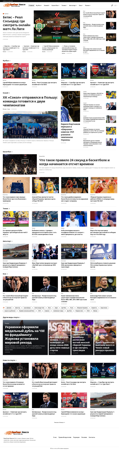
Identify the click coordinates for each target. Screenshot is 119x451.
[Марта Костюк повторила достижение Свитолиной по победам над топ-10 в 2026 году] (103, 219)
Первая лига (79, 311)
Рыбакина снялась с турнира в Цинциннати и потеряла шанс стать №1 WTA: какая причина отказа (44, 232)
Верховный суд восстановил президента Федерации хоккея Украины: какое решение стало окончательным (92, 143)
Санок (8, 109)
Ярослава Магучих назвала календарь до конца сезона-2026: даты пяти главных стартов (59, 344)
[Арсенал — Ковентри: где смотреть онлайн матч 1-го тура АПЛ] (103, 71)
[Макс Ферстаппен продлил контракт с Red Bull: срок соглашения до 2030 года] (45, 251)
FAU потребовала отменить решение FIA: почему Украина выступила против (102, 265)
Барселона (104, 308)
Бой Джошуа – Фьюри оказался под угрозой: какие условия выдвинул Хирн (93, 26)
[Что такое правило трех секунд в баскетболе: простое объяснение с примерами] (16, 185)
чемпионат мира (58, 311)
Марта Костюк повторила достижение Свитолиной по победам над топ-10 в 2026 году (103, 232)
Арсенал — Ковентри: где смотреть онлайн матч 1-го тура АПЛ (31, 47)
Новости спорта (9, 360)
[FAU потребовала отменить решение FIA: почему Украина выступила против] (103, 251)
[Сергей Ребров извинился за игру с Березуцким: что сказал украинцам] (16, 71)
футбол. (63, 308)
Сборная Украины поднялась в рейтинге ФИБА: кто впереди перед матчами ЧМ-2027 (102, 199)
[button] (112, 5)
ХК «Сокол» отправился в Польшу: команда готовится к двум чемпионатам (30, 101)
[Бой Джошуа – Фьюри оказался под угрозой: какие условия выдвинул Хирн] (111, 26)
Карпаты (94, 308)
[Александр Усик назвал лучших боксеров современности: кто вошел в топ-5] (111, 50)
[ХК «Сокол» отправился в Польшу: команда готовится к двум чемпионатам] (30, 125)
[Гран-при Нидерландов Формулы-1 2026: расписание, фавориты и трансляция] (74, 251)
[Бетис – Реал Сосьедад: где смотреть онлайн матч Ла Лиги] (57, 26)
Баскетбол (7, 152)
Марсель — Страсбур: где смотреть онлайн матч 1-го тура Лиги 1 (11, 47)
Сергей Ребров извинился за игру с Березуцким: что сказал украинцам (50, 47)
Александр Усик (39, 308)
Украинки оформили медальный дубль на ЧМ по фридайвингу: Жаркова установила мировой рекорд (25, 335)
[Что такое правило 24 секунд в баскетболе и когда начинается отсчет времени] (20, 164)
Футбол (6, 13)
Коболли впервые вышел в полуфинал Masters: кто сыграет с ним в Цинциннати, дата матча (72, 232)
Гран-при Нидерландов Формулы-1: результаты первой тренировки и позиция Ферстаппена (15, 265)
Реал (71, 308)
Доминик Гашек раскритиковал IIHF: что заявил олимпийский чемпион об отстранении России (94, 119)
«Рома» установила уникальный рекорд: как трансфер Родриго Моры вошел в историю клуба (69, 48)
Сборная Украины (82, 308)
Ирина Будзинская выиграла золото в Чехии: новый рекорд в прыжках (104, 346)
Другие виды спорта (11, 317)
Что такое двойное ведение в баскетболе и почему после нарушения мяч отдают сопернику (74, 199)
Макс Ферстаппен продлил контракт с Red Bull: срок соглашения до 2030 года (44, 265)
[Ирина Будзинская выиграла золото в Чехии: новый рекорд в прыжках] (105, 337)
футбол (69, 311)
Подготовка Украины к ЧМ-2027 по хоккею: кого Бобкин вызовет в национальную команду (93, 95)
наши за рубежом (10, 311)
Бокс (84, 11)
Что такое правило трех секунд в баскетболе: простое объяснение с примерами (14, 199)
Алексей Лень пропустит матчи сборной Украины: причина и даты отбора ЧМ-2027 (43, 199)
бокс (49, 308)
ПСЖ (88, 311)
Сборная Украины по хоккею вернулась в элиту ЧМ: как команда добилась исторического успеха (93, 130)
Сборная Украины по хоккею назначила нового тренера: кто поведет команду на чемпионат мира (92, 107)
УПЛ (39, 311)
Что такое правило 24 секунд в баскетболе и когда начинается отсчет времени (74, 162)
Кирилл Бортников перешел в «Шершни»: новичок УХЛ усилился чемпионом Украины (70, 132)
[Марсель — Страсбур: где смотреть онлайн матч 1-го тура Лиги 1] (74, 71)
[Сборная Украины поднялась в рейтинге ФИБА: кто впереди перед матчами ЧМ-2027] (103, 185)
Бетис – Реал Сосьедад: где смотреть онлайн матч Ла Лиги (16, 23)
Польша (4, 109)
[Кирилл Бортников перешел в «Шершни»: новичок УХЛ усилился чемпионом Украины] (70, 106)
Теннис (6, 208)
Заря (56, 308)
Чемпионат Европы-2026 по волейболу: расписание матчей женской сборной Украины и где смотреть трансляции (82, 341)
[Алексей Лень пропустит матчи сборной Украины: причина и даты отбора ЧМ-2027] (45, 185)
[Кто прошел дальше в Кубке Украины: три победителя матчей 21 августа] (16, 219)
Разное (7, 323)
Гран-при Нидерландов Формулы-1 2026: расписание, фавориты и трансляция (73, 265)
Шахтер (17, 308)
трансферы (27, 308)
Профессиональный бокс (26, 311)
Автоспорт (7, 241)
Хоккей (6, 93)
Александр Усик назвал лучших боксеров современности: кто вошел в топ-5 (94, 50)
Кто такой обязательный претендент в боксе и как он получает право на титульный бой (94, 14)
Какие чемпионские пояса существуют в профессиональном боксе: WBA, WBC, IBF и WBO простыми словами (94, 38)
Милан (95, 311)
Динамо (9, 308)
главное (46, 311)
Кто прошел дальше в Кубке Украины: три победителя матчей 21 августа (15, 232)
